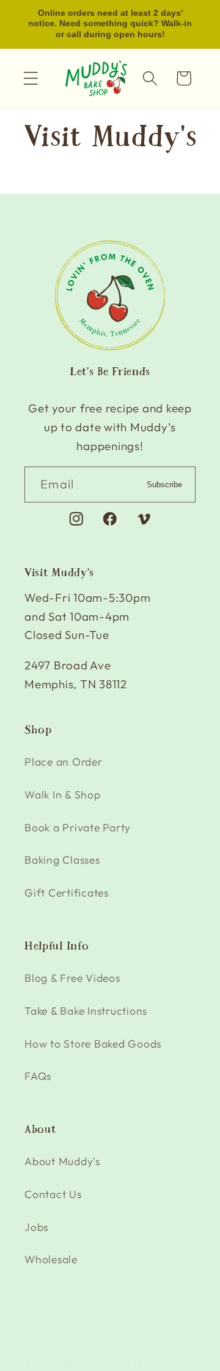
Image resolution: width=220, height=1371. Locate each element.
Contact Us (53, 1194)
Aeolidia (187, 1363)
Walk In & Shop (62, 795)
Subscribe (164, 484)
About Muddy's (62, 1161)
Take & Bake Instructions (85, 1011)
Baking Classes (62, 860)
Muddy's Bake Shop (90, 1363)
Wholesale (51, 1259)
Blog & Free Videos (72, 978)
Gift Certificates (66, 893)
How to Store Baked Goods (92, 1044)
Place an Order (63, 762)
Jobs (36, 1227)
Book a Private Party (77, 827)
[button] (31, 78)
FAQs (37, 1076)
